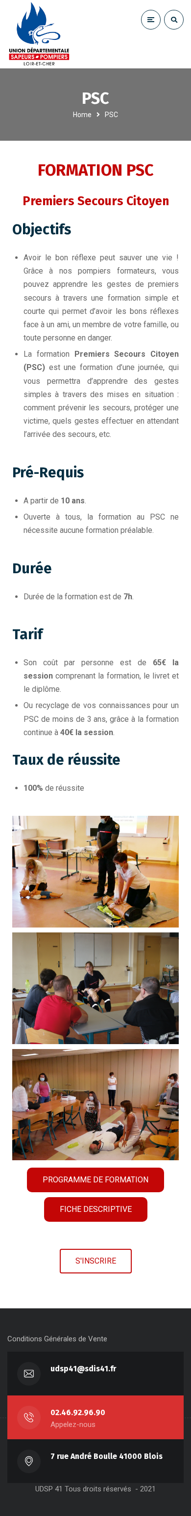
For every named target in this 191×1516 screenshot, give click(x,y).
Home (82, 115)
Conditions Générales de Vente (57, 1338)
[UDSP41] (39, 34)
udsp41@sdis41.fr (83, 1368)
